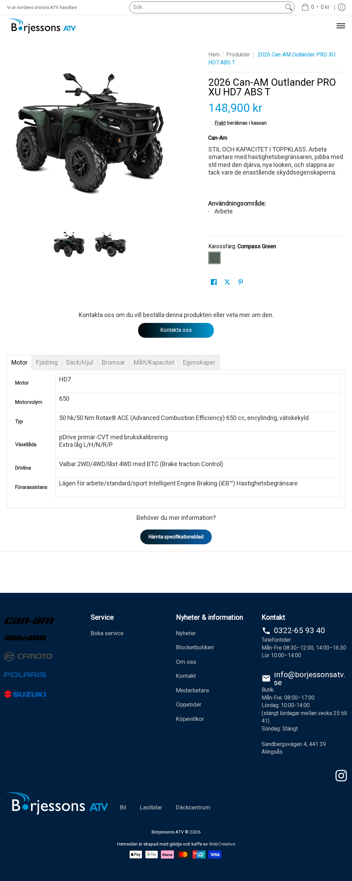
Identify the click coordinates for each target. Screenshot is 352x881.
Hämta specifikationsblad (176, 536)
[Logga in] (342, 7)
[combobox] (206, 7)
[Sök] (288, 7)
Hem (214, 54)
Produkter (238, 54)
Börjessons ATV (168, 832)
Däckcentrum (193, 807)
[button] (214, 283)
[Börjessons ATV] (41, 26)
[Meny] (340, 26)
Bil (123, 807)
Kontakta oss (176, 330)
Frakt (220, 123)
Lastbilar (151, 807)
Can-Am (217, 138)
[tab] (19, 362)
